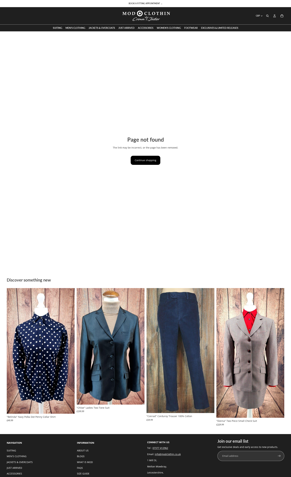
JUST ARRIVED (14, 467)
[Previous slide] (12, 351)
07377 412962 (160, 448)
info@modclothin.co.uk (168, 454)
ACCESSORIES (14, 473)
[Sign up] (279, 456)
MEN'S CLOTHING (16, 456)
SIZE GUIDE (83, 473)
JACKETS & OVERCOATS (20, 462)
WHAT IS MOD (85, 462)
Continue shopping (145, 160)
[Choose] (69, 408)
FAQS (80, 467)
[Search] (267, 16)
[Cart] (282, 16)
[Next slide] (69, 351)
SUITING (11, 450)
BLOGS (81, 456)
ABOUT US (83, 450)
